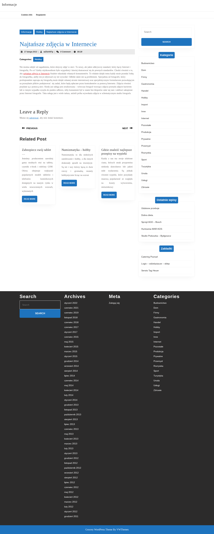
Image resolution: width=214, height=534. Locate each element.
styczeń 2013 (70, 453)
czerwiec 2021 (71, 308)
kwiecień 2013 (71, 438)
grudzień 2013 (71, 405)
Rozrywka (146, 152)
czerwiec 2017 (71, 327)
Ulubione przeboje (150, 208)
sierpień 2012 (71, 477)
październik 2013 (72, 414)
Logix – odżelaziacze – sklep (155, 263)
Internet (145, 118)
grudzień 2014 (71, 361)
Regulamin (41, 15)
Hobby (39, 32)
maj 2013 (68, 434)
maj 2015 (68, 341)
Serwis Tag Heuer (150, 270)
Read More (30, 200)
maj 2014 (68, 385)
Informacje (9, 4)
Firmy (144, 77)
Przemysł (145, 146)
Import (144, 104)
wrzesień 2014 (71, 366)
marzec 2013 (70, 443)
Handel (144, 90)
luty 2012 (68, 506)
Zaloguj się (114, 303)
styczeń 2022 (70, 303)
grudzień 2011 (71, 516)
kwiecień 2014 (71, 390)
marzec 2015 (70, 351)
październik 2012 (72, 468)
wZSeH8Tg (48, 52)
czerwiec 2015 (71, 337)
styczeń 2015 (70, 356)
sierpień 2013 (71, 419)
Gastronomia (147, 84)
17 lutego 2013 (30, 52)
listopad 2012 (71, 463)
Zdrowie (145, 187)
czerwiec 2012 (71, 487)
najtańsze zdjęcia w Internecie (36, 73)
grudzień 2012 (71, 458)
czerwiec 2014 (71, 380)
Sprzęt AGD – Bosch (151, 222)
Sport (144, 159)
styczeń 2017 (70, 332)
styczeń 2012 (70, 511)
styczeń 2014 (70, 400)
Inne (143, 111)
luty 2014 (68, 395)
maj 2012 (68, 492)
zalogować (34, 118)
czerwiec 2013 (71, 429)
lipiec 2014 (69, 375)
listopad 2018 (71, 317)
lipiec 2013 (69, 424)
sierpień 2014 (71, 371)
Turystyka (146, 166)
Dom (143, 70)
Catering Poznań (149, 257)
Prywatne (146, 139)
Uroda (144, 173)
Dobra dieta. (147, 215)
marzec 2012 (70, 502)
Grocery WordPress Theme (98, 529)
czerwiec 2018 (71, 322)
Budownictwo (147, 63)
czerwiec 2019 (71, 312)
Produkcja (146, 132)
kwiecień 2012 (71, 497)
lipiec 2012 (69, 482)
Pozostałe (146, 125)
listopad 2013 (71, 409)
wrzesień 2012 (71, 472)
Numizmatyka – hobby (76, 149)
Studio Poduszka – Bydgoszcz (156, 236)
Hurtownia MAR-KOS (151, 229)
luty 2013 (68, 448)
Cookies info (26, 15)
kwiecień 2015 (71, 346)
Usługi (144, 180)
